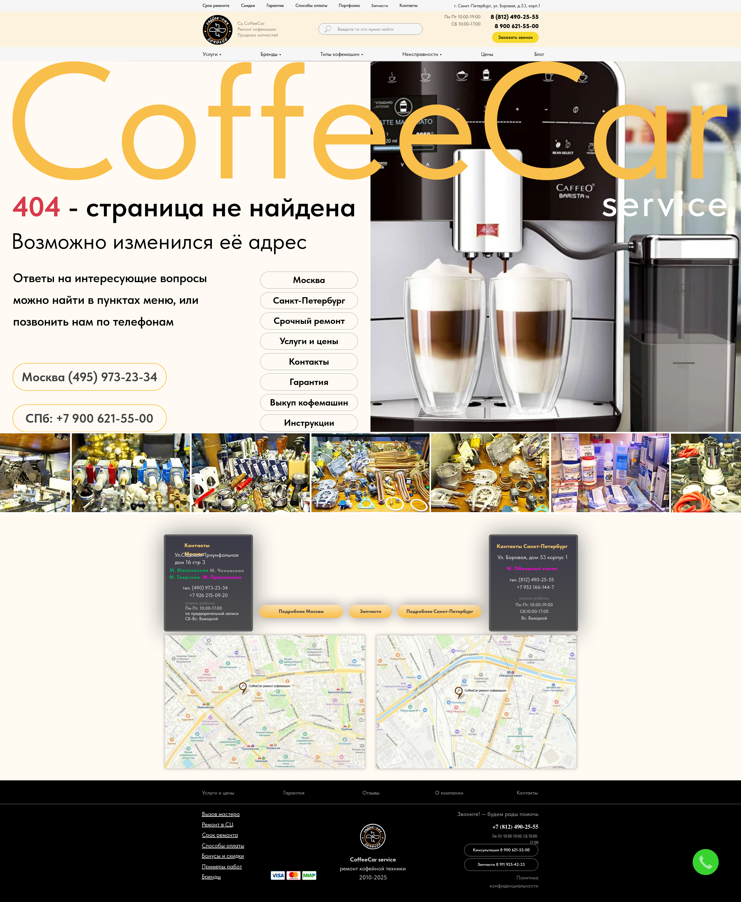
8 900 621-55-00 (517, 26)
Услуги (210, 54)
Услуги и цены (309, 340)
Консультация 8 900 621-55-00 (501, 850)
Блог (539, 54)
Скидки (248, 5)
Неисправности (420, 54)
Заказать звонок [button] (515, 37)
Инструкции (309, 422)
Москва (309, 279)
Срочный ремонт (309, 320)
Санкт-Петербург (309, 300)
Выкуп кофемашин (309, 402)
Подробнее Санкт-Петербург (439, 611)
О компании (449, 793)
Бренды (269, 54)
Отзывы (370, 793)
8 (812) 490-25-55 (515, 16)
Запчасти (370, 611)
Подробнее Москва (301, 611)
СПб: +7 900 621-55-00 (89, 418)
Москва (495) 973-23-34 (89, 376)
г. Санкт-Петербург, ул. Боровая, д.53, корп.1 (497, 5)
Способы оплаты (311, 5)
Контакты (309, 361)
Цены (487, 54)
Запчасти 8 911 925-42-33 (501, 864)
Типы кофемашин (340, 54)
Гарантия (275, 5)
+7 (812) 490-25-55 (515, 826)
